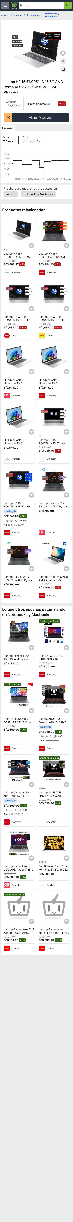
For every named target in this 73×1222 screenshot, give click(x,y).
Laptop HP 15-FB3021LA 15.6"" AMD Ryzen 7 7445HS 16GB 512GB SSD (53, 258)
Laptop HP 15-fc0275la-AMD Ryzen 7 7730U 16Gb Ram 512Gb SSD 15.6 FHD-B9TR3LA (54, 581)
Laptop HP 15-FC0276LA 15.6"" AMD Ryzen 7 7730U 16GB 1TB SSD (53, 444)
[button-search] (68, 5)
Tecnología (17, 15)
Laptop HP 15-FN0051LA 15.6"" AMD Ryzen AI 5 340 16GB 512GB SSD (18, 258)
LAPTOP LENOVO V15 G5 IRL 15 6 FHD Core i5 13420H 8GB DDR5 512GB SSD (19, 723)
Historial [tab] (7, 128)
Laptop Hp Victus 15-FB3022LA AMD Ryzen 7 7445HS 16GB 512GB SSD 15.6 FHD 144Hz (54, 508)
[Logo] (14, 5)
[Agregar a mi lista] (31, 245)
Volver (4, 15)
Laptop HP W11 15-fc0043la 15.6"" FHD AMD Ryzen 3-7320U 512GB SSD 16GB (17, 321)
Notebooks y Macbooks (52, 15)
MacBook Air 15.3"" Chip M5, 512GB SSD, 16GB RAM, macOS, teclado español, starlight (54, 871)
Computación (34, 15)
